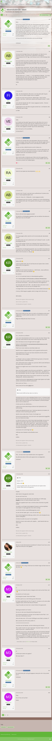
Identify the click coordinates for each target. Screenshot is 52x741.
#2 (49, 51)
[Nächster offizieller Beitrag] (49, 46)
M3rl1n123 (28, 641)
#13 (49, 452)
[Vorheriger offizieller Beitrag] (46, 163)
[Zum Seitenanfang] (50, 739)
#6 (49, 168)
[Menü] (50, 1)
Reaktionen (5, 33)
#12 (49, 332)
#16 (49, 563)
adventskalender (11, 727)
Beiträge (4, 35)
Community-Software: (26, 739)
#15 (49, 542)
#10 (49, 258)
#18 (49, 648)
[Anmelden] (47, 1)
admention (9, 12)
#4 (49, 117)
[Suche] (44, 1)
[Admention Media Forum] (2, 1)
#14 (49, 474)
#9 (49, 233)
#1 (49, 19)
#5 (49, 137)
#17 (49, 585)
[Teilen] (50, 15)
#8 (49, 211)
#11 (49, 310)
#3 (49, 91)
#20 (49, 692)
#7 (49, 190)
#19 (49, 670)
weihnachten (3, 727)
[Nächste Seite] (6, 15)
